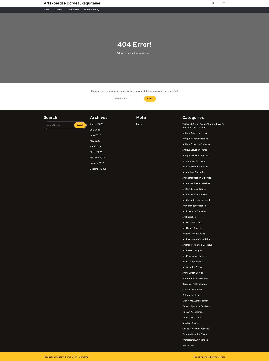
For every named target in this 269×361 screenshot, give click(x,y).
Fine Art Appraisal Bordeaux (196, 306)
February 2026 (97, 157)
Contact (59, 10)
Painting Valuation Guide (194, 334)
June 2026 (95, 135)
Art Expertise (189, 217)
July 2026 (95, 130)
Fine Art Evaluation (191, 317)
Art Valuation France (192, 267)
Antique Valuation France (194, 150)
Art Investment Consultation (196, 239)
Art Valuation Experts (193, 261)
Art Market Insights (192, 250)
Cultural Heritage (191, 295)
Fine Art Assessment (192, 312)
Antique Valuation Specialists (197, 155)
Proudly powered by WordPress (209, 357)
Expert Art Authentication (195, 301)
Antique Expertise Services (196, 144)
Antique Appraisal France (194, 133)
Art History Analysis (192, 228)
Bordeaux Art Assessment (195, 278)
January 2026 (97, 163)
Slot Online (188, 345)
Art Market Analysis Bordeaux (197, 245)
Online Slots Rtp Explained (195, 328)
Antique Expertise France (195, 138)
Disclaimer (73, 10)
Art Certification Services (195, 194)
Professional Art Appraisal (195, 340)
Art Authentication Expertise (196, 178)
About (47, 10)
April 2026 (95, 146)
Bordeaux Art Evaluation (194, 284)
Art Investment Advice (193, 233)
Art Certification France (194, 189)
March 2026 (96, 152)
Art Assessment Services (195, 166)
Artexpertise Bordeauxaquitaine (72, 3)
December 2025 (98, 169)
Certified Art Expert (192, 289)
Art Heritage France (192, 222)
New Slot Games (190, 323)
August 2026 (96, 124)
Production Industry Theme (58, 357)
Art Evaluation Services (194, 211)
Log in (139, 124)
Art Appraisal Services (193, 161)
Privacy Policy (91, 10)
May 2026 (95, 141)
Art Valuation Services (193, 273)
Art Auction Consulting (193, 172)
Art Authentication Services (196, 183)
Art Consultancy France (194, 206)
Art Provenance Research (195, 256)
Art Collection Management (196, 200)
